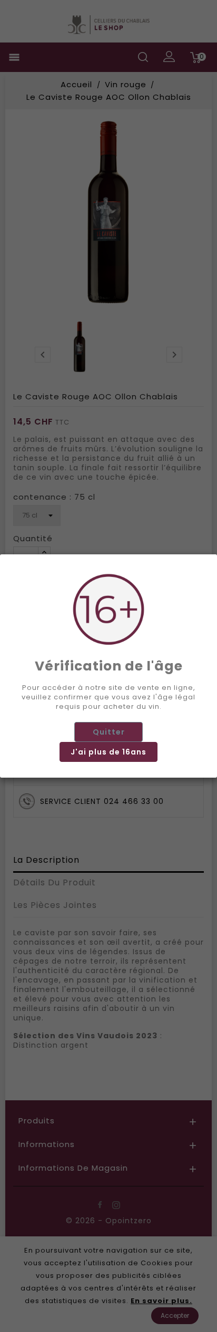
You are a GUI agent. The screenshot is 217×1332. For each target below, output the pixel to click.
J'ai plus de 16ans (108, 752)
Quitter (109, 732)
